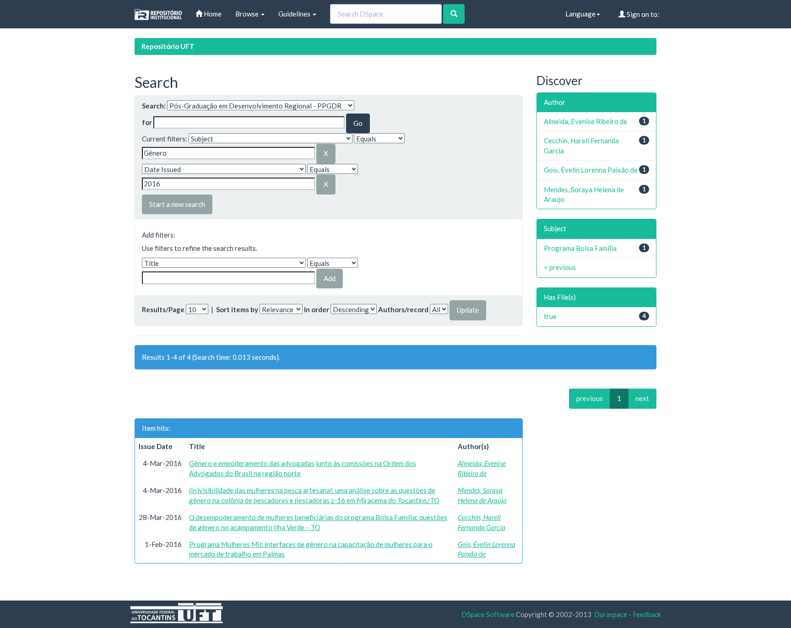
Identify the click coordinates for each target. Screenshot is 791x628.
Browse (247, 14)
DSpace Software (488, 614)
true (550, 316)
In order (316, 309)
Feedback (647, 614)
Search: (154, 106)
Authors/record (403, 309)
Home (212, 14)
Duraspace (610, 614)
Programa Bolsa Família (580, 248)
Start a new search (177, 204)
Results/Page (163, 309)
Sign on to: (642, 14)
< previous (560, 267)
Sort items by (237, 309)
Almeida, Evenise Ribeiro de (585, 121)
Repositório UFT (168, 46)
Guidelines (295, 14)
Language (580, 14)
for (147, 122)
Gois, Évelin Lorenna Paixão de (591, 170)
